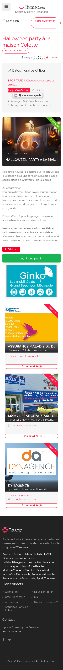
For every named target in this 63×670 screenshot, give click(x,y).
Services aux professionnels (18, 578)
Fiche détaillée (30, 366)
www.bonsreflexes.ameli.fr (26, 356)
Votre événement (45, 20)
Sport (40, 578)
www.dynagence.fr (21, 495)
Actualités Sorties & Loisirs (16, 609)
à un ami (53, 57)
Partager (28, 57)
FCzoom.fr (21, 547)
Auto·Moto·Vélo (43, 554)
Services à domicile (43, 574)
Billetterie (12, 249)
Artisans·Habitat (23, 554)
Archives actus (13, 602)
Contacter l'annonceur (24, 425)
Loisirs (22, 566)
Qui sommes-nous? (46, 602)
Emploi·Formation (24, 558)
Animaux (7, 554)
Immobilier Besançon (41, 562)
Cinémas (7, 558)
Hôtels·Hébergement (14, 562)
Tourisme (49, 578)
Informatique (10, 566)
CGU (37, 597)
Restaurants (23, 574)
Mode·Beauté (36, 566)
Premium (30, 570)
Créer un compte (15, 597)
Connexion (12, 20)
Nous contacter (43, 591)
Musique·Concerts (13, 570)
